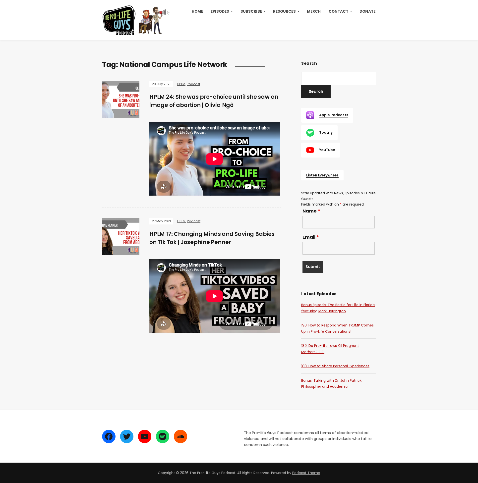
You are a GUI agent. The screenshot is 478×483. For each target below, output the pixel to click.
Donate (367, 11)
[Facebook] (109, 436)
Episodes (220, 11)
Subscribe (251, 11)
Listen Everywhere (322, 175)
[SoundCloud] (180, 436)
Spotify (326, 132)
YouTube (327, 149)
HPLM (181, 84)
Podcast (193, 84)
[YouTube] (144, 436)
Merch (314, 11)
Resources (284, 11)
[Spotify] (162, 436)
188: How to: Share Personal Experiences (335, 366)
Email (310, 237)
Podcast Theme (306, 472)
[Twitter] (126, 436)
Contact (338, 11)
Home (197, 11)
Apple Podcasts (333, 114)
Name (311, 211)
